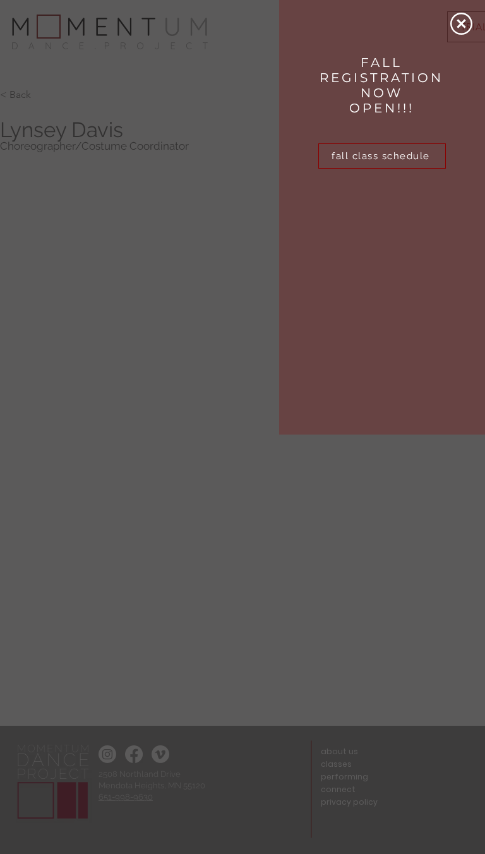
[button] (461, 24)
